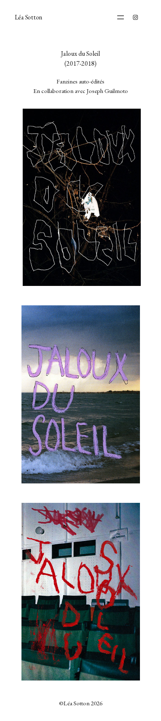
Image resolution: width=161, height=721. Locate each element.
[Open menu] (120, 17)
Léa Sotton (29, 17)
